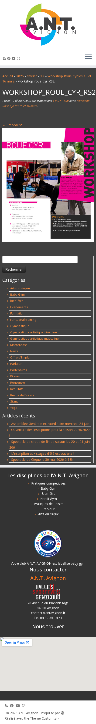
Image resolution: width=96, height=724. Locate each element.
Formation (17, 313)
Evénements (19, 307)
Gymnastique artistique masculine (34, 338)
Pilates (15, 376)
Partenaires (18, 370)
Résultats (17, 389)
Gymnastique (19, 326)
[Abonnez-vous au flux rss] (5, 58)
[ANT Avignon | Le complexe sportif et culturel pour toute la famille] (48, 25)
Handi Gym (48, 498)
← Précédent (12, 125)
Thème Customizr (43, 718)
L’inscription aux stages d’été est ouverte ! (42, 453)
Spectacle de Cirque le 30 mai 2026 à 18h (42, 459)
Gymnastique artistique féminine (33, 332)
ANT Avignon (28, 713)
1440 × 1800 (60, 101)
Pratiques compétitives (48, 483)
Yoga (13, 408)
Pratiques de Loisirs (48, 504)
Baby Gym (17, 294)
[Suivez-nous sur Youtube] (14, 58)
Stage (14, 401)
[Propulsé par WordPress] (62, 712)
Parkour (16, 364)
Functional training (23, 320)
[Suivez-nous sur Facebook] (9, 58)
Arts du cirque (20, 288)
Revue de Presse (22, 395)
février (32, 76)
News (14, 351)
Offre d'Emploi (20, 357)
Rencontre (17, 382)
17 (42, 76)
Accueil (7, 76)
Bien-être (48, 493)
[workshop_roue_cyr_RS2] (48, 184)
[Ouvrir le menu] (88, 57)
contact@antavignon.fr (48, 613)
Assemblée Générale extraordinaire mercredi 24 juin (50, 423)
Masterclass (18, 345)
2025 (20, 76)
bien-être (16, 301)
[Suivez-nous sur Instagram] (19, 58)
